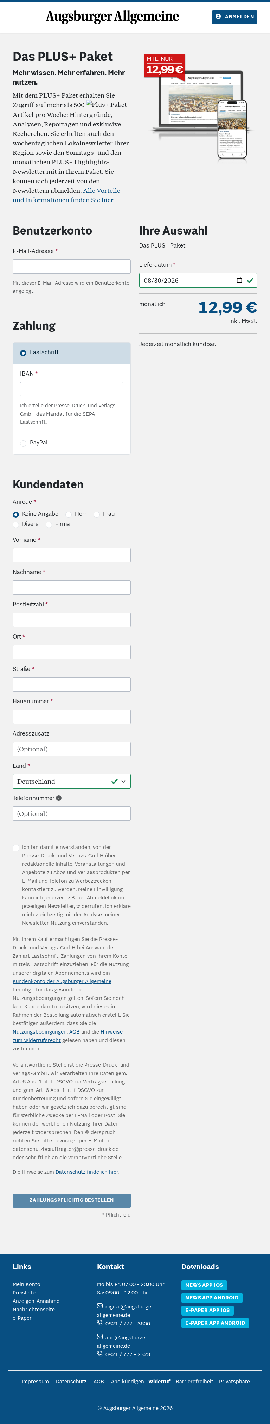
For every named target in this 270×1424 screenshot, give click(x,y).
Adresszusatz (31, 734)
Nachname (27, 572)
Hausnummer (31, 702)
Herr (80, 514)
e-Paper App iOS (207, 1310)
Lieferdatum (155, 265)
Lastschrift (44, 353)
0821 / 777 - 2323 (127, 1355)
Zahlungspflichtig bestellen (72, 1200)
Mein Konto (26, 1284)
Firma (62, 524)
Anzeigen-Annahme (36, 1301)
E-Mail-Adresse (33, 252)
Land (19, 766)
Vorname (24, 540)
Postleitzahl (28, 605)
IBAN (27, 374)
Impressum (35, 1382)
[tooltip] (59, 799)
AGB (74, 1032)
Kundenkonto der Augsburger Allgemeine (62, 981)
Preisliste (24, 1293)
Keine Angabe (40, 514)
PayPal (38, 443)
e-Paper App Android (215, 1323)
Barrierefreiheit (194, 1382)
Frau (109, 514)
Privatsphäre (234, 1382)
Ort (17, 637)
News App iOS (204, 1285)
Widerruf (159, 1382)
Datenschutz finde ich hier (87, 1172)
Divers (30, 524)
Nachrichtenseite (34, 1310)
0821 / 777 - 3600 (127, 1324)
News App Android (211, 1298)
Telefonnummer (33, 799)
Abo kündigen (127, 1382)
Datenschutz (71, 1382)
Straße (21, 669)
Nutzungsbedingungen (40, 1032)
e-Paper (22, 1318)
